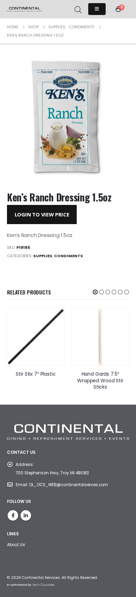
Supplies (42, 256)
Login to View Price (42, 214)
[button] (95, 292)
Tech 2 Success (43, 585)
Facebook (13, 515)
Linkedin (26, 515)
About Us (16, 545)
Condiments (68, 256)
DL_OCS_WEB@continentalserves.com (68, 485)
